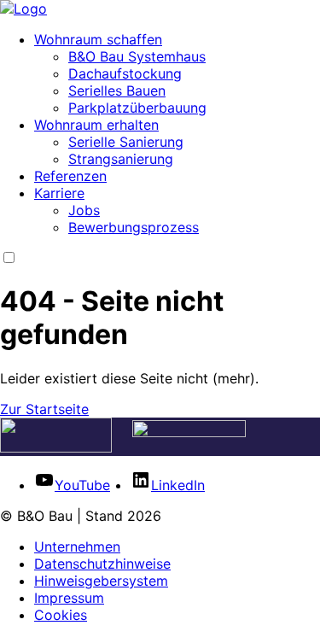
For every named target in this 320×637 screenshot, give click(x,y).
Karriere (59, 193)
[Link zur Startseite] (23, 8)
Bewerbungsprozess (133, 227)
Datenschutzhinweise (102, 563)
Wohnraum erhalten (96, 124)
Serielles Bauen (117, 90)
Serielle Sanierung (125, 141)
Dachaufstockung (125, 73)
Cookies (60, 614)
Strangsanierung (120, 158)
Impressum (69, 597)
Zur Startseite (44, 409)
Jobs (84, 210)
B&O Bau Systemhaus (137, 56)
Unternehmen (77, 546)
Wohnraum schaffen (98, 39)
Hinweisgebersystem (101, 580)
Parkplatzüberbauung (137, 107)
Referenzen (70, 175)
